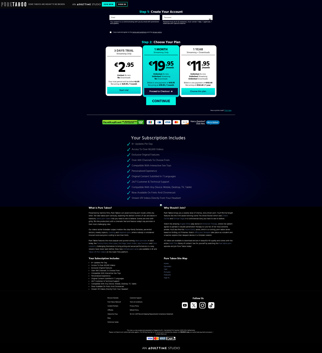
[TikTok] (211, 305)
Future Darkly (190, 230)
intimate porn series (131, 249)
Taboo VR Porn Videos (97, 252)
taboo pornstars (141, 241)
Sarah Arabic (132, 243)
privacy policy (157, 32)
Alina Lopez (113, 243)
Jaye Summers (143, 243)
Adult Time (173, 243)
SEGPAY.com (184, 332)
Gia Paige (122, 243)
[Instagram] (202, 305)
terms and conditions (139, 32)
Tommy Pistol (102, 243)
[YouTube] (185, 305)
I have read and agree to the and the (137, 32)
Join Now (109, 4)
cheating (111, 232)
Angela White (185, 224)
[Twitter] (194, 305)
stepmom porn (125, 232)
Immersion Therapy (209, 224)
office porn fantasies (202, 232)
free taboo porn (225, 243)
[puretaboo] (13, 4)
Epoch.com (120, 332)
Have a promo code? (220, 110)
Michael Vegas (179, 219)
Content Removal (161, 334)
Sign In (122, 4)
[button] (124, 71)
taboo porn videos (104, 219)
